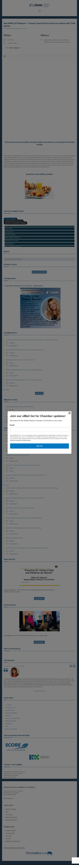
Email (12, 425)
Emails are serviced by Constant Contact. (20, 440)
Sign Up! (39, 446)
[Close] (69, 413)
